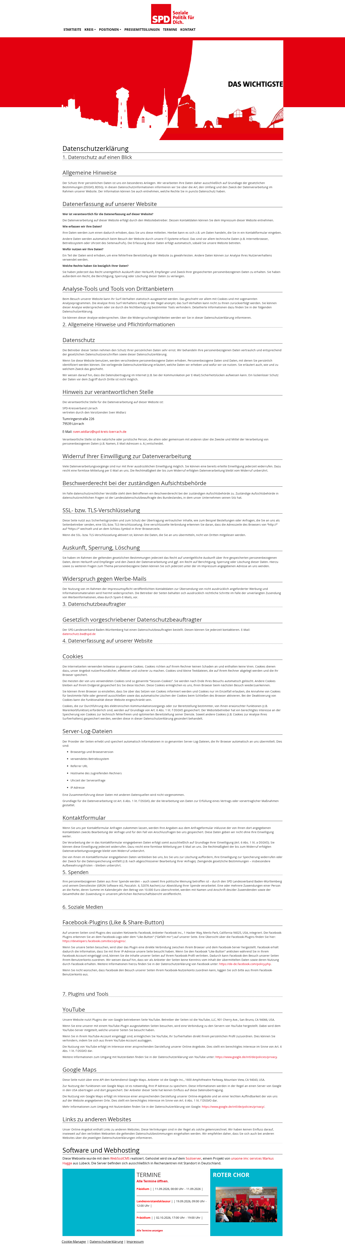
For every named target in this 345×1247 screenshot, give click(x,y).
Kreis (88, 29)
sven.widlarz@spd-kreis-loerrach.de (99, 431)
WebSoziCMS (120, 1158)
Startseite (72, 29)
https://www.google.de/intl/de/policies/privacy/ (233, 1107)
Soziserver (193, 1158)
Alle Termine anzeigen (150, 1230)
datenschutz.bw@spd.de (79, 634)
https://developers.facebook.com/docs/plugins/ (93, 941)
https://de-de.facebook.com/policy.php (245, 964)
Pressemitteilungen (142, 29)
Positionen (109, 29)
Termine (170, 29)
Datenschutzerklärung (106, 1241)
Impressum (135, 1241)
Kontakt (187, 29)
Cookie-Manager (74, 1241)
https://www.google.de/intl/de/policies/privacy (246, 1057)
